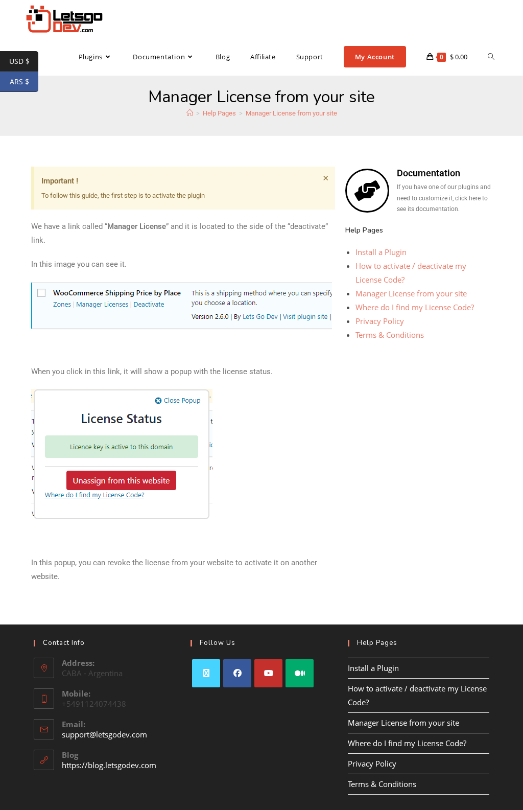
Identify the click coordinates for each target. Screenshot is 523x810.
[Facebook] (237, 673)
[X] (206, 673)
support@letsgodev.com (104, 734)
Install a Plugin (381, 252)
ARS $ (24, 82)
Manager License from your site (291, 113)
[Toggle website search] (491, 57)
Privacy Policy (379, 321)
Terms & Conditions (389, 335)
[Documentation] (367, 191)
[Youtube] (268, 673)
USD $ (23, 61)
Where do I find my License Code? (414, 307)
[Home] (189, 113)
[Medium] (300, 673)
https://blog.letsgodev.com (109, 765)
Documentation (428, 173)
